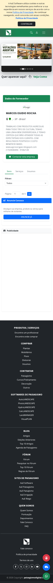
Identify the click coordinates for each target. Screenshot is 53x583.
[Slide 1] (20, 68)
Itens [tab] (9, 171)
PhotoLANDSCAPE (26, 403)
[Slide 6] (30, 68)
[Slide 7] (32, 68)
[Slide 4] (27, 68)
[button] (15, 566)
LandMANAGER (26, 415)
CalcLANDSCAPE (26, 411)
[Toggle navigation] (43, 32)
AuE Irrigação (26, 494)
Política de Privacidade (23, 12)
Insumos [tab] (31, 171)
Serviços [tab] (19, 171)
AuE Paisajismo (26, 490)
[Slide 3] (25, 68)
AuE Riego (26, 498)
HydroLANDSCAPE (26, 407)
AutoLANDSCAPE (26, 399)
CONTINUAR (26, 24)
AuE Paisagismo (26, 487)
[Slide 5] (29, 68)
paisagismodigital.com (35, 577)
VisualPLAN (26, 419)
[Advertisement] (26, 272)
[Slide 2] (23, 68)
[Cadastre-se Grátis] (46, 558)
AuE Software (26, 483)
